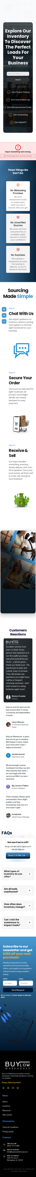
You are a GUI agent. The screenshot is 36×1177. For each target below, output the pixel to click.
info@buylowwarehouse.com (17, 1152)
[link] (18, 1065)
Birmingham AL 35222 (15, 1160)
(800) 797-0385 (13, 1146)
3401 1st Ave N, (13, 1158)
